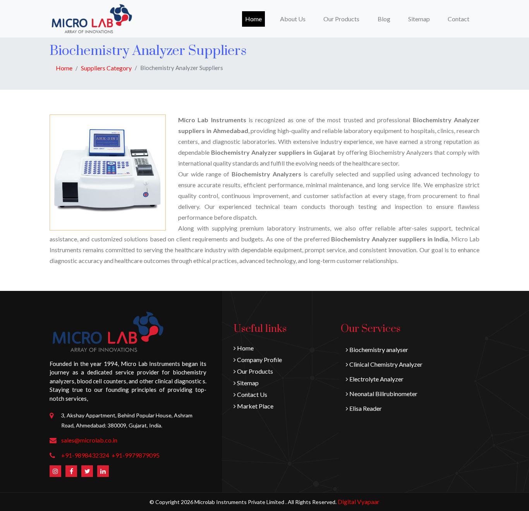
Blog (384, 18)
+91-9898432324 (85, 455)
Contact (458, 18)
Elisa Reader (365, 408)
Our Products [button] (341, 18)
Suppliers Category (106, 68)
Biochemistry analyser (378, 349)
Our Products (254, 371)
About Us (293, 18)
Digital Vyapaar (359, 501)
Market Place (254, 406)
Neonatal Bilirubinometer (382, 393)
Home (255, 18)
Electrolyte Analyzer (376, 379)
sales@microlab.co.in (89, 440)
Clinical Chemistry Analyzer (385, 364)
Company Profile (259, 359)
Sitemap (419, 18)
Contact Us (251, 394)
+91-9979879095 (136, 455)
